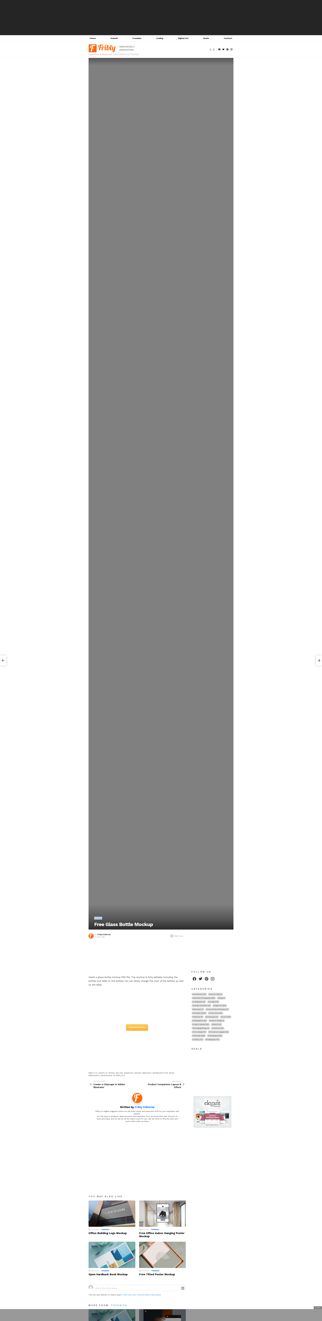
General (198, 1017)
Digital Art (183, 38)
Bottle (94, 1073)
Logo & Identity (201, 1024)
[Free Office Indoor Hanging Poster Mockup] (162, 1213)
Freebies (137, 38)
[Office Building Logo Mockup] (112, 1213)
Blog (222, 998)
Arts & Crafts (216, 994)
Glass (120, 1073)
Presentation (161, 1073)
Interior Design (217, 1021)
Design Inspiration (202, 1005)
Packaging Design (201, 1028)
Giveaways (212, 1017)
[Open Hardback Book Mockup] (112, 1255)
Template (120, 1075)
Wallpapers (213, 1039)
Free (112, 1073)
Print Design (200, 1032)
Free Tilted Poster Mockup (157, 1274)
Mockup (147, 1073)
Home (93, 38)
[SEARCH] (211, 50)
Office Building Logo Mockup (108, 1233)
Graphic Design (133, 1073)
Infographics (200, 1021)
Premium (218, 1028)
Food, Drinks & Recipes (218, 1009)
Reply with (182, 1288)
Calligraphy (199, 1002)
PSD (172, 1073)
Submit (114, 38)
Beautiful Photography (204, 998)
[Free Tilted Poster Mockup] (162, 1255)
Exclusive (198, 1009)
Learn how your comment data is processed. (142, 1295)
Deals (206, 38)
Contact (228, 38)
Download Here (137, 1027)
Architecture (200, 994)
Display (104, 1073)
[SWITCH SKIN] (214, 50)
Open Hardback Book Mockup (108, 1274)
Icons (226, 1017)
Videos (198, 1039)
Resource (95, 1075)
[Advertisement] (161, 17)
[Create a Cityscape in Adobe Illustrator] (3, 660)
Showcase (107, 1075)
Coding (159, 38)
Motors (217, 1024)
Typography (215, 1036)
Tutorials (199, 1036)
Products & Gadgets (219, 1032)
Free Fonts (216, 1013)
